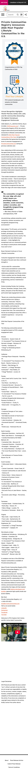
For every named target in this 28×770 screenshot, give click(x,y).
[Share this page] (26, 14)
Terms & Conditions (14, 767)
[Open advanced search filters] (21, 14)
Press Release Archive (16, 760)
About (6, 760)
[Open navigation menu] (2, 14)
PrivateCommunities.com (8, 143)
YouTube (4, 614)
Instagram (4, 610)
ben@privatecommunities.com (10, 603)
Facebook (4, 612)
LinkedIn (4, 608)
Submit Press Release (14, 764)
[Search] (18, 14)
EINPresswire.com (12, 126)
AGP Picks (4, 2)
